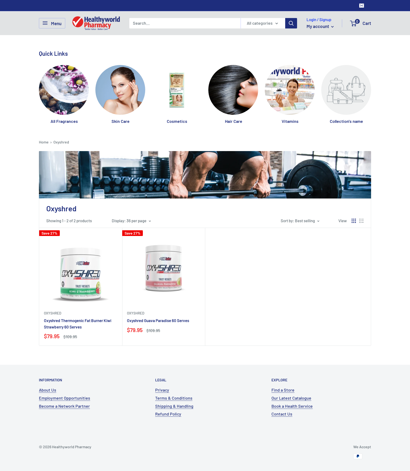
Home (44, 142)
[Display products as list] (361, 221)
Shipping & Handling (174, 406)
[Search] (291, 23)
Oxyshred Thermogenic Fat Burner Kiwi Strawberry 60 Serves (77, 323)
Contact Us (281, 413)
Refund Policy (168, 413)
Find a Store (282, 389)
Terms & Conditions (173, 398)
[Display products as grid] (354, 221)
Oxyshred (61, 142)
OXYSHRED (52, 313)
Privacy (162, 389)
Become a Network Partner (64, 406)
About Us (47, 389)
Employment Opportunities (64, 398)
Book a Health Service (292, 406)
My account (318, 26)
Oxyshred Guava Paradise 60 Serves (158, 320)
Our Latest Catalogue (291, 398)
